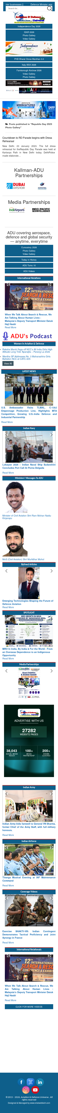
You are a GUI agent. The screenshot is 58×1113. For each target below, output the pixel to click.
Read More (20, 320)
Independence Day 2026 (29, 26)
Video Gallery (29, 38)
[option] (16, 185)
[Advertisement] (29, 1032)
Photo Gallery (29, 35)
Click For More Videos (29, 1000)
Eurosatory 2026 (29, 247)
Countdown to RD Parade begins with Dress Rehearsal (27, 139)
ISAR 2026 (29, 32)
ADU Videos (29, 271)
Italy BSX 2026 (29, 64)
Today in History (29, 259)
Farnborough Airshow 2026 (29, 70)
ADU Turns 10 (29, 265)
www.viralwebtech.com (40, 1096)
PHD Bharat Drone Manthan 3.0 (29, 58)
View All (8, 357)
